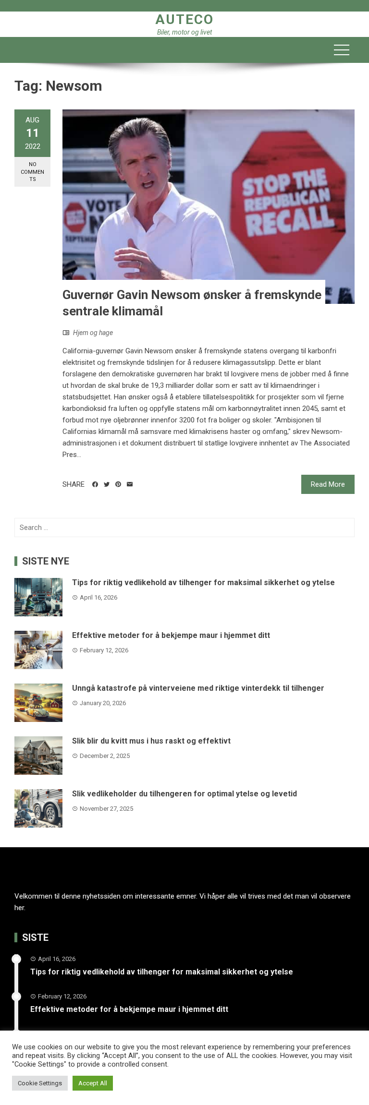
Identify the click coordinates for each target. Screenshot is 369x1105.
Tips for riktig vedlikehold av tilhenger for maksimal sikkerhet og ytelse (203, 582)
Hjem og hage (93, 332)
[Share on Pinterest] (118, 484)
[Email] (129, 484)
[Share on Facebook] (95, 484)
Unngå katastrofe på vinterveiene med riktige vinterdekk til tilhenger (198, 688)
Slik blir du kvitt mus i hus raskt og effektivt (151, 740)
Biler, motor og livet (184, 32)
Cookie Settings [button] (40, 1083)
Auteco (184, 19)
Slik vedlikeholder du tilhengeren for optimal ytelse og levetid (184, 793)
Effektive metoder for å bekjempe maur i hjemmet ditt (171, 635)
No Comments (32, 171)
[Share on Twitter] (106, 484)
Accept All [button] (92, 1083)
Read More (328, 484)
